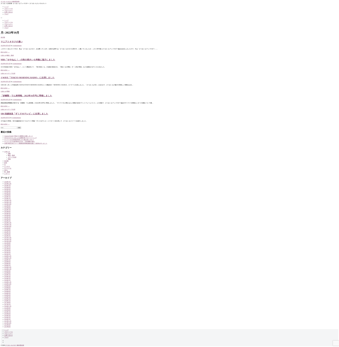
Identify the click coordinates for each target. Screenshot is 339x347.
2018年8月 (7, 287)
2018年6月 (7, 291)
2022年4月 (7, 234)
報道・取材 (10, 55)
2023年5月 (7, 213)
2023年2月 (7, 219)
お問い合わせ (8, 12)
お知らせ (3, 55)
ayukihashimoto (17, 45)
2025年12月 (7, 183)
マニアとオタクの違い (12, 41)
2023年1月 (7, 221)
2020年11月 (7, 258)
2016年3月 (7, 315)
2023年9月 (7, 206)
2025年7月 (7, 185)
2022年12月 (7, 222)
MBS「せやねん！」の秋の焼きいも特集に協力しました (28, 59)
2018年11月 (7, 282)
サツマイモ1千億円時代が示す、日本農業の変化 (19, 141)
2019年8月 (7, 273)
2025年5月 (7, 189)
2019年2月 (7, 278)
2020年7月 (7, 260)
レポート (7, 173)
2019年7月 (7, 274)
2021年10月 (7, 241)
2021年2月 (7, 252)
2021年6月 (7, 248)
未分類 (3, 37)
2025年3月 (7, 193)
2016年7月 (7, 312)
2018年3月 (7, 297)
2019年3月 (7, 276)
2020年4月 (7, 263)
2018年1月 (7, 300)
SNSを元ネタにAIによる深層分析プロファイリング (20, 138)
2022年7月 (7, 232)
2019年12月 (7, 267)
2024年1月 (7, 198)
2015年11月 (7, 321)
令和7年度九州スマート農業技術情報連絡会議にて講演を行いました (25, 143)
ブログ (6, 14)
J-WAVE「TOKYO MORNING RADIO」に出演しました (28, 77)
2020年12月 (7, 256)
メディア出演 (11, 73)
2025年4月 (7, 191)
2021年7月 (7, 247)
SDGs (6, 170)
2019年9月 (7, 271)
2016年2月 (7, 317)
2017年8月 (7, 302)
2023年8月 (7, 208)
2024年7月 (7, 196)
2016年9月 (7, 308)
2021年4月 (7, 250)
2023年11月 (7, 202)
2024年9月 (7, 195)
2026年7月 (7, 182)
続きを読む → (5, 52)
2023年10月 (7, 204)
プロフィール (8, 8)
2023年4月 (7, 215)
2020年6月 (7, 261)
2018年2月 (7, 299)
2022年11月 (7, 224)
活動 (9, 153)
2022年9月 (7, 228)
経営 (5, 163)
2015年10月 (7, 323)
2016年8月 (7, 310)
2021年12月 (7, 237)
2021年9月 (7, 243)
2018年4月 (7, 295)
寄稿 (8, 91)
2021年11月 (7, 239)
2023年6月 (7, 211)
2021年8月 (7, 245)
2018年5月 (7, 293)
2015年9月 (7, 325)
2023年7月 (7, 209)
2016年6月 (7, 313)
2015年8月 (7, 326)
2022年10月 (7, 226)
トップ (6, 6)
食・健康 (7, 172)
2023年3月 (7, 217)
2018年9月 (7, 286)
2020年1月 (7, 265)
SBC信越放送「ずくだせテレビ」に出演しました (24, 114)
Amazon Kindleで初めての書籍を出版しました (18, 136)
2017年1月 (7, 304)
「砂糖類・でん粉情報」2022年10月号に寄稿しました (26, 95)
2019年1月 (7, 280)
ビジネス (7, 166)
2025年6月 (7, 187)
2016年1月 (7, 319)
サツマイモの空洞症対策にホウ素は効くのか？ (19, 139)
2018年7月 (7, 289)
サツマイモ (7, 168)
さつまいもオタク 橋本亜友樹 (10, 1)
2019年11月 (7, 269)
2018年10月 (7, 284)
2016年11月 (7, 306)
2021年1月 (7, 254)
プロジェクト (8, 10)
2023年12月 (7, 200)
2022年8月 (7, 230)
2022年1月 (7, 235)
